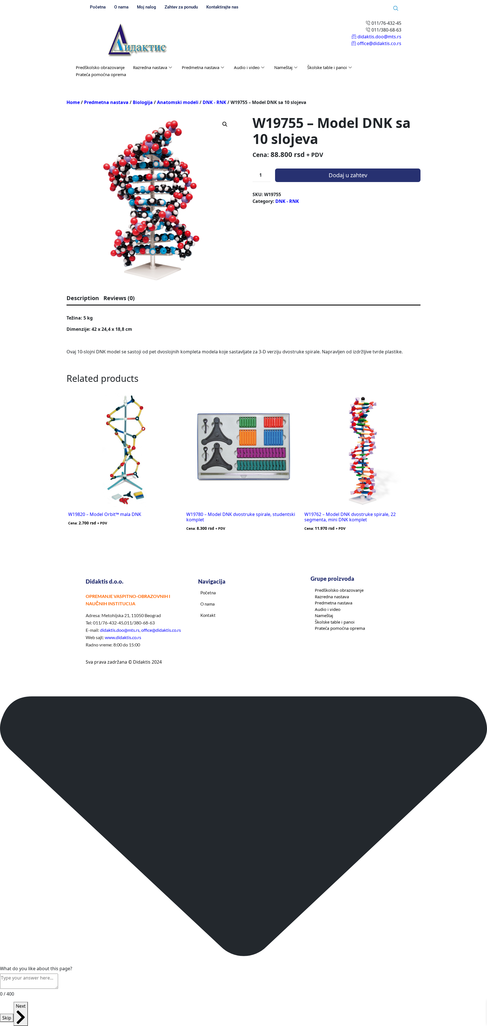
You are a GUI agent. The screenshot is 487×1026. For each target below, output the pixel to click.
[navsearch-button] (395, 8)
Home (73, 102)
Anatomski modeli (177, 102)
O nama (121, 7)
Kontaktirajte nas (222, 7)
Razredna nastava (150, 67)
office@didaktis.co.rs (161, 630)
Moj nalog (146, 7)
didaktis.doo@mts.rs (120, 630)
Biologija (143, 102)
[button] (225, 124)
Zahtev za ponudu (181, 7)
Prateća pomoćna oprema (101, 74)
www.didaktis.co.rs (123, 637)
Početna (98, 7)
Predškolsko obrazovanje (100, 67)
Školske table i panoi (327, 67)
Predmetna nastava (200, 67)
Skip (6, 1018)
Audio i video (247, 67)
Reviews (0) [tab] (119, 298)
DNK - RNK (214, 102)
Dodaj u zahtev (348, 175)
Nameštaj (283, 67)
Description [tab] (83, 298)
